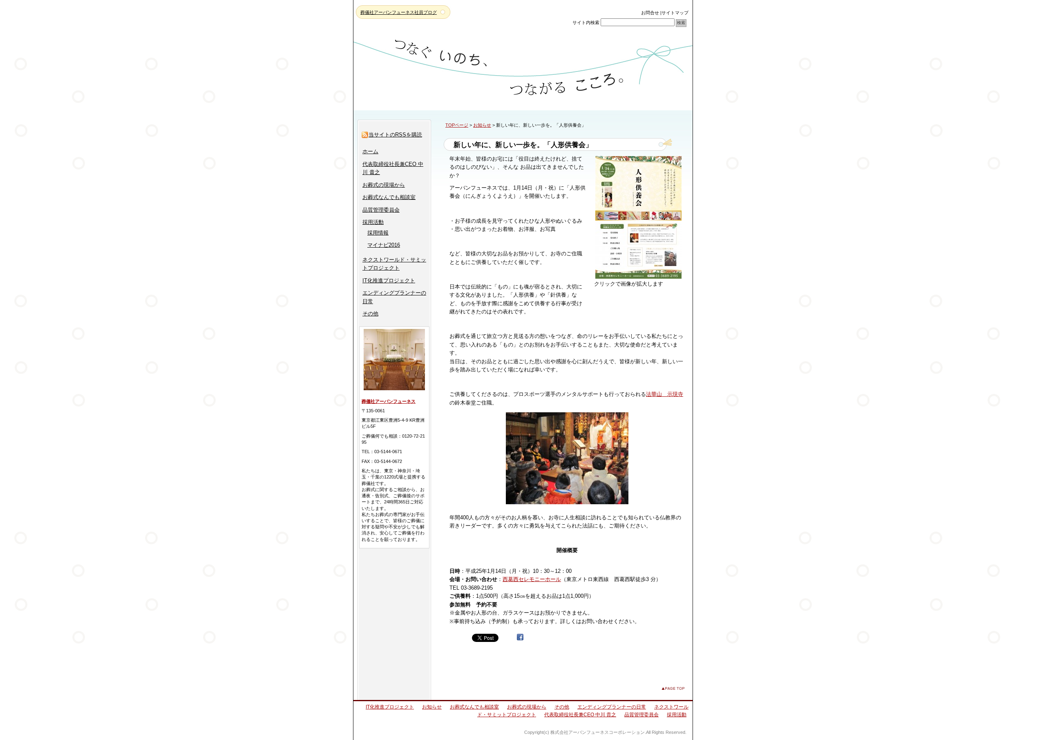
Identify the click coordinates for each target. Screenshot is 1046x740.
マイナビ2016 (383, 245)
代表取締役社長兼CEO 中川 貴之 (580, 715)
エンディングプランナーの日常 (611, 707)
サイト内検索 (585, 22)
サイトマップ (675, 12)
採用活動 (373, 222)
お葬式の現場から (383, 185)
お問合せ (650, 12)
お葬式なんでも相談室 (389, 197)
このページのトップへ (673, 688)
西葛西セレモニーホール (532, 579)
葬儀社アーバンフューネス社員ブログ (398, 12)
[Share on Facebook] (520, 637)
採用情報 (378, 233)
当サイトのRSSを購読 (395, 135)
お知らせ (482, 125)
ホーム (370, 151)
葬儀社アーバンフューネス (389, 401)
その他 (370, 314)
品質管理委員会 (381, 210)
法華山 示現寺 (664, 394)
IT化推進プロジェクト (388, 280)
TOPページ (456, 125)
